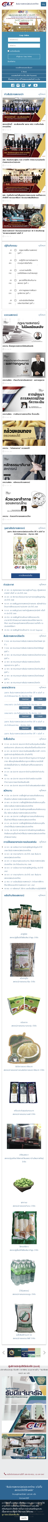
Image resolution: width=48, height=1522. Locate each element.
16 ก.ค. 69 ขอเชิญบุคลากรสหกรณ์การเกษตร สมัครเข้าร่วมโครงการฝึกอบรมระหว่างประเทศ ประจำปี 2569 (25, 605)
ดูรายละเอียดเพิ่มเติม (10, 1515)
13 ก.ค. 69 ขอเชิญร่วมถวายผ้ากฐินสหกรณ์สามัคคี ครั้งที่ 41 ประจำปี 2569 (24, 612)
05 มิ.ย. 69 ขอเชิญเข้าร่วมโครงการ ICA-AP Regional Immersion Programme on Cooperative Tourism (23, 631)
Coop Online (24, 35)
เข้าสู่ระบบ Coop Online (24, 56)
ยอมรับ (24, 1518)
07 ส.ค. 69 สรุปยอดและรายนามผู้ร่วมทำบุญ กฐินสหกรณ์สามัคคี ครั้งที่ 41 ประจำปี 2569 (25, 592)
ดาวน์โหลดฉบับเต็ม (25, 575)
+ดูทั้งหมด (41, 94)
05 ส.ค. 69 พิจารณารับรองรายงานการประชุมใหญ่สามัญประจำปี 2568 (24, 598)
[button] (3, 21)
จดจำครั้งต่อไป (15, 51)
